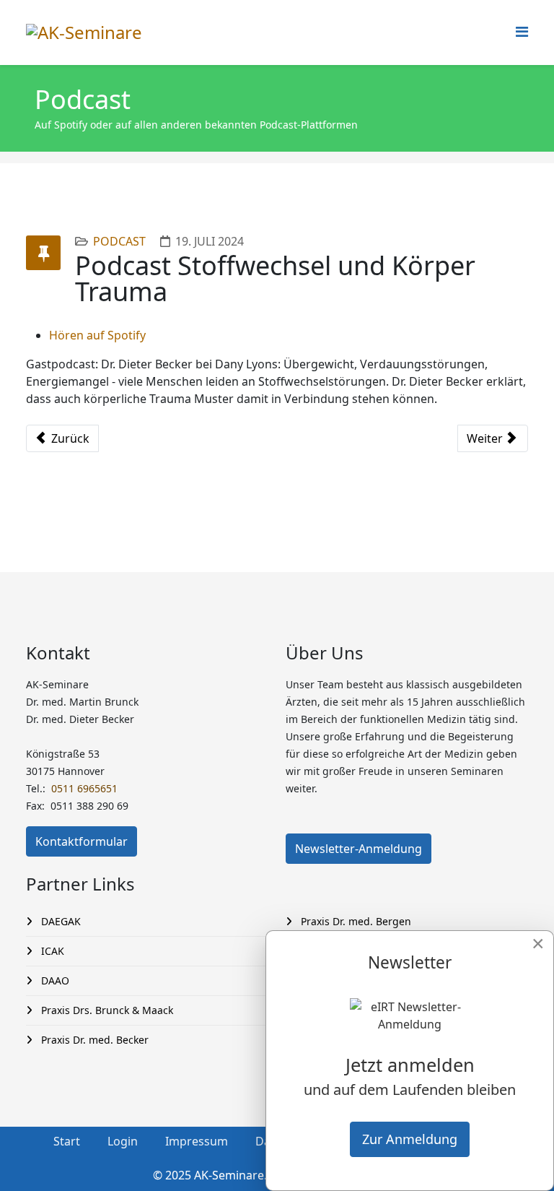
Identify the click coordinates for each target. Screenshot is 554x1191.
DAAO (53, 980)
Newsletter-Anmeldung (358, 849)
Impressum (196, 1141)
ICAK (51, 951)
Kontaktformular (81, 841)
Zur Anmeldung (409, 1139)
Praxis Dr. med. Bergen (354, 921)
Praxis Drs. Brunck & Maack (105, 1010)
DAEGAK (59, 921)
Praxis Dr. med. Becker (93, 1040)
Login (122, 1141)
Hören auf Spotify (97, 335)
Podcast (119, 241)
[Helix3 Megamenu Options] (522, 31)
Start (66, 1141)
